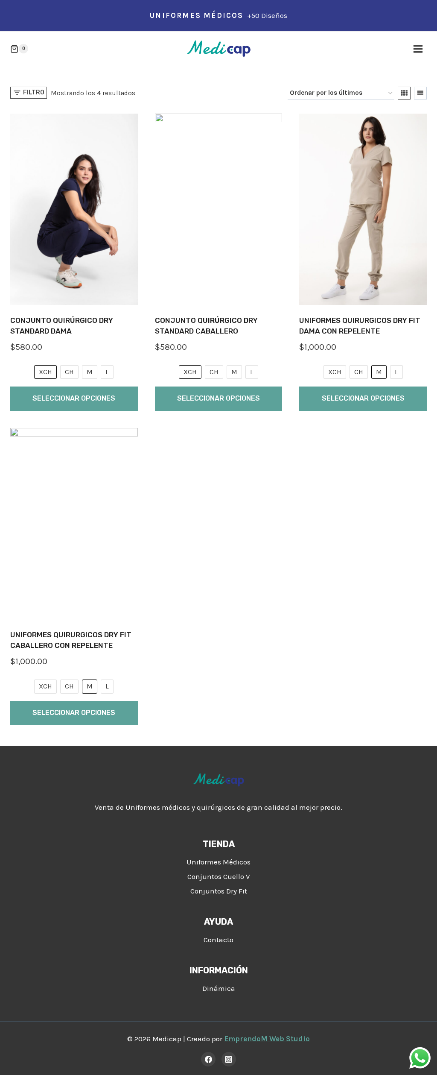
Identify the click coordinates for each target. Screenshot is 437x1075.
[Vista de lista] (420, 93)
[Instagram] (228, 1059)
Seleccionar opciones (73, 398)
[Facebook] (208, 1059)
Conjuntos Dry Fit (218, 891)
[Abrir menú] (418, 48)
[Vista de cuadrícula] (404, 93)
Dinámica (218, 988)
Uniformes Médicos (218, 862)
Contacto (218, 939)
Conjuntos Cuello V (218, 876)
